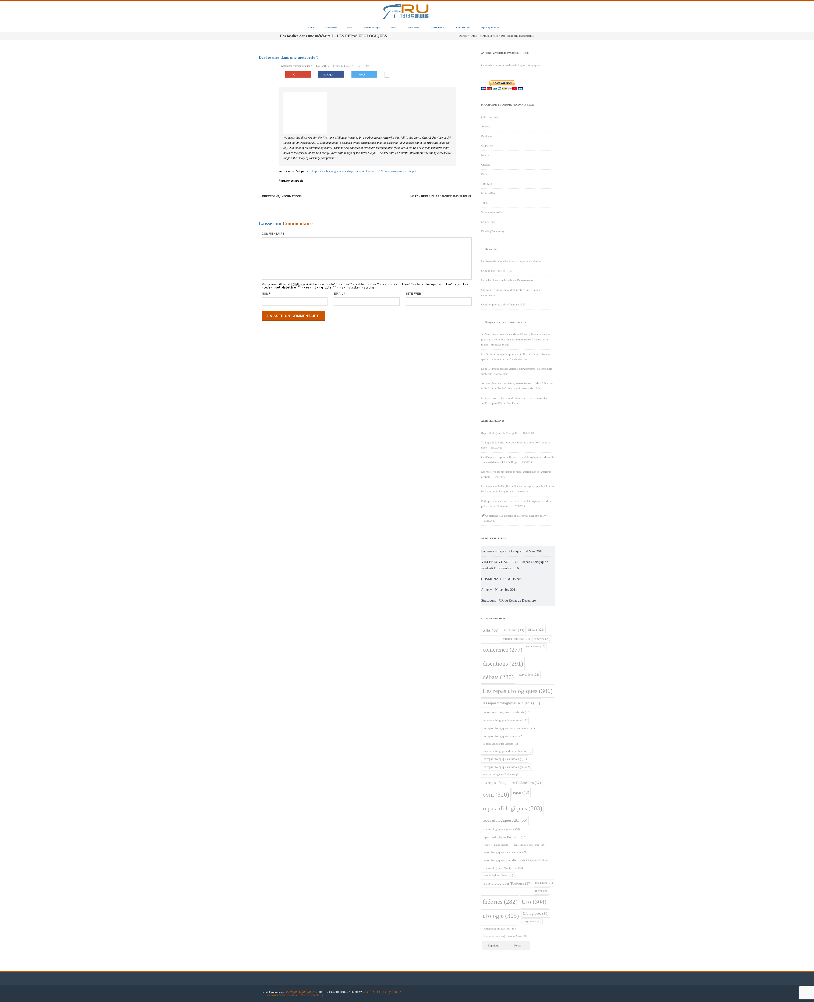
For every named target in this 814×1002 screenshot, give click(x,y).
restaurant (544, 882)
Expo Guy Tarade (389, 992)
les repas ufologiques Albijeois (511, 703)
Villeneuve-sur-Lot (492, 212)
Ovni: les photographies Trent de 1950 (503, 304)
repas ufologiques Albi (505, 820)
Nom (265, 293)
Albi (491, 631)
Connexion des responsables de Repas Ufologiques (510, 65)
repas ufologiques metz (534, 859)
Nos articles (413, 27)
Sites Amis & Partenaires (280, 995)
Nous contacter (310, 995)
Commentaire (273, 233)
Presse (393, 27)
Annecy (485, 126)
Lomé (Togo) (488, 221)
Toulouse (486, 183)
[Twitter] (409, 181)
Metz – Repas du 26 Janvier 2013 (442, 196)
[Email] (451, 181)
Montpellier (488, 193)
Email (339, 293)
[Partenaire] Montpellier (499, 928)
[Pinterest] (417, 181)
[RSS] (443, 181)
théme (541, 890)
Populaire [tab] (493, 945)
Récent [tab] (518, 945)
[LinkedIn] (434, 181)
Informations (280, 196)
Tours (484, 202)
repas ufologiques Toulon (498, 875)
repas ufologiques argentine (501, 829)
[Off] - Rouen (532, 921)
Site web (413, 293)
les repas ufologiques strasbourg (505, 759)
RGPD (369, 992)
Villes (349, 27)
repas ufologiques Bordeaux (504, 837)
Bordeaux (486, 136)
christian (536, 629)
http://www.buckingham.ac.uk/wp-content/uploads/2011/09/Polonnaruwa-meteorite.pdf (364, 171)
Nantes (485, 155)
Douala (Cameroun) (492, 231)
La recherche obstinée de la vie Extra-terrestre (507, 280)
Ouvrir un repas (372, 27)
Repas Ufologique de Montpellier (500, 433)
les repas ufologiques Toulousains (512, 783)
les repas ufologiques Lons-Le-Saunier (509, 728)
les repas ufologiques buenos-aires (505, 720)
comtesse (542, 639)
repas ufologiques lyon (499, 860)
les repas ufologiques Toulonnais (501, 774)
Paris (484, 174)
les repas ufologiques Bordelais (506, 712)
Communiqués (437, 27)
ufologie (501, 915)
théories (500, 901)
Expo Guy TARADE (490, 27)
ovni (496, 794)
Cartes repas (331, 27)
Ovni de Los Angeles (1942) (497, 270)
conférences (535, 646)
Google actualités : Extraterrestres (505, 322)
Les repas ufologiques (518, 690)
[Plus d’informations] (387, 75)
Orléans (485, 164)
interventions (528, 674)
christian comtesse (516, 638)
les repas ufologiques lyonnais (503, 736)
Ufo (533, 901)
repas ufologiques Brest (496, 845)
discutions (503, 663)
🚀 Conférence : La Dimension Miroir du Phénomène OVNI (515, 515)
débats (498, 677)
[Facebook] (400, 181)
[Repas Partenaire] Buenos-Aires (505, 936)
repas (521, 792)
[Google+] (426, 181)
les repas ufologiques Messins (500, 743)
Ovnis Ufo (491, 249)
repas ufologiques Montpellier (503, 868)
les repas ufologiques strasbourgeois (507, 767)
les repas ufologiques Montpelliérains (507, 751)
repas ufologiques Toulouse (507, 883)
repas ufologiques (512, 808)
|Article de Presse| (342, 65)
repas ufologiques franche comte (505, 852)
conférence (502, 649)
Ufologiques (536, 913)
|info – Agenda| (490, 116)
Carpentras (487, 145)
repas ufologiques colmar (529, 845)
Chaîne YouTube (462, 27)
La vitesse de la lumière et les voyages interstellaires (511, 261)
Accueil (311, 27)
